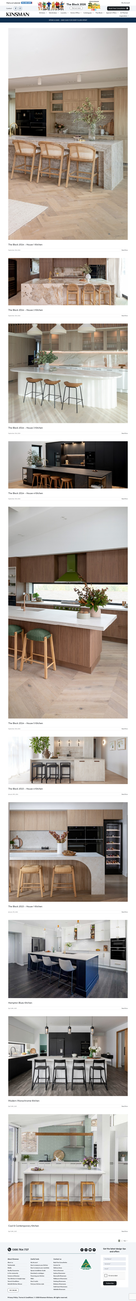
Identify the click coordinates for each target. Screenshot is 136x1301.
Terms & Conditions (26, 1297)
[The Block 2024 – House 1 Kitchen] (68, 134)
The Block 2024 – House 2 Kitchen (25, 309)
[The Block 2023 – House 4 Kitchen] (68, 760)
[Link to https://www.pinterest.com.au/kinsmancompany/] (94, 1249)
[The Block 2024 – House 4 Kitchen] (68, 465)
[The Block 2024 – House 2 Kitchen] (68, 281)
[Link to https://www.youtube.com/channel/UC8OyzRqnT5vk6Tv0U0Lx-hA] (90, 1249)
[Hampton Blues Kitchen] (68, 959)
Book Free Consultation (68, 20)
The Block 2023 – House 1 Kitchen (25, 906)
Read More (125, 250)
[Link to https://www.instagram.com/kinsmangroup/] (20, 8)
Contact (9, 8)
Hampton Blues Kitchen (20, 1002)
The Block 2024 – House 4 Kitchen (25, 493)
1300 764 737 (20, 1249)
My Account (125, 3)
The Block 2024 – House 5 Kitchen (25, 723)
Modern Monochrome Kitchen (23, 1100)
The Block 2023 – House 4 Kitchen (25, 788)
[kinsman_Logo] (17, 13)
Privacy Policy (13, 1297)
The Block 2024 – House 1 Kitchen (25, 244)
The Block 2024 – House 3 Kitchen (25, 427)
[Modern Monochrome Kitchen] (68, 1056)
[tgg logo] (26, 2)
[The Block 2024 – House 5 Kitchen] (68, 613)
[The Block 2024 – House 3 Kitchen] (68, 373)
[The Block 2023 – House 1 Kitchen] (68, 852)
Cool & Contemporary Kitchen (23, 1225)
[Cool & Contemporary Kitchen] (68, 1167)
